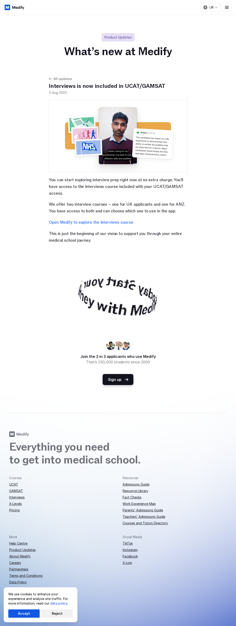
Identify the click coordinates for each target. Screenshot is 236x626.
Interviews (17, 497)
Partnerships (18, 569)
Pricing (14, 510)
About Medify (20, 556)
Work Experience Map (139, 504)
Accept (24, 613)
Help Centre (18, 543)
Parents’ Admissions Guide (143, 510)
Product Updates (22, 550)
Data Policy (18, 582)
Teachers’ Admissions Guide (144, 517)
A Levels (15, 504)
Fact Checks (132, 497)
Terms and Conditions (26, 576)
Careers (15, 563)
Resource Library (135, 491)
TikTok (128, 543)
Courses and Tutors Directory (145, 523)
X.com (127, 563)
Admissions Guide (136, 484)
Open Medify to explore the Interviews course (91, 222)
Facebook (130, 556)
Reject (57, 613)
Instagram (130, 550)
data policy (58, 603)
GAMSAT (16, 491)
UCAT (13, 484)
